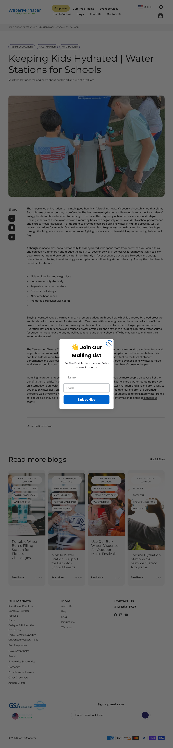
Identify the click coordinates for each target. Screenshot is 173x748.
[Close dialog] (109, 343)
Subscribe (86, 399)
